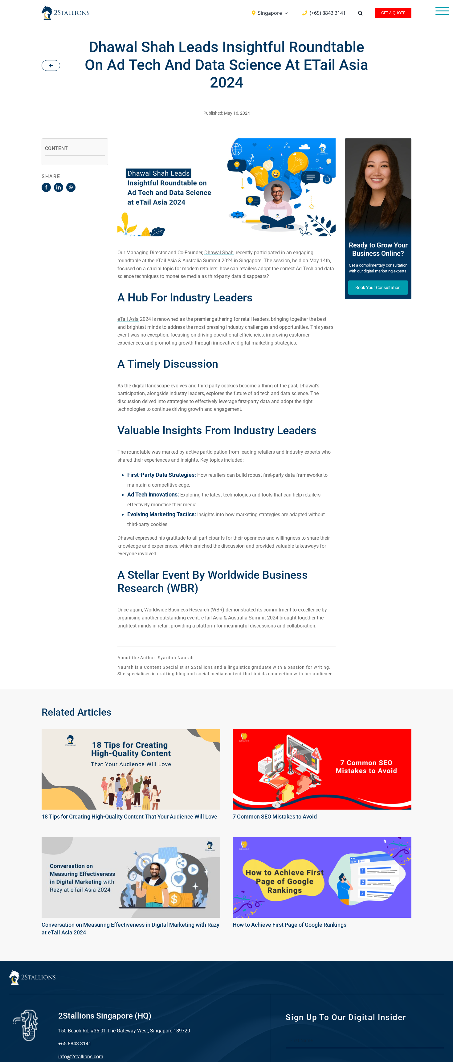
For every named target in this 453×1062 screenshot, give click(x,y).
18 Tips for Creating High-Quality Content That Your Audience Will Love (129, 816)
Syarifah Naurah (176, 657)
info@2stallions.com (80, 1057)
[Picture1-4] (322, 841)
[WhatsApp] (71, 187)
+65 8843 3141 (74, 1044)
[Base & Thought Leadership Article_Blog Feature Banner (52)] (131, 733)
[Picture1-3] (322, 733)
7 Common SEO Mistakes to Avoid (275, 816)
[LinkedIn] (58, 187)
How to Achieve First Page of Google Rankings (289, 924)
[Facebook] (46, 187)
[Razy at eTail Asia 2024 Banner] (131, 841)
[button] (360, 13)
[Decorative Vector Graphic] (65, 8)
